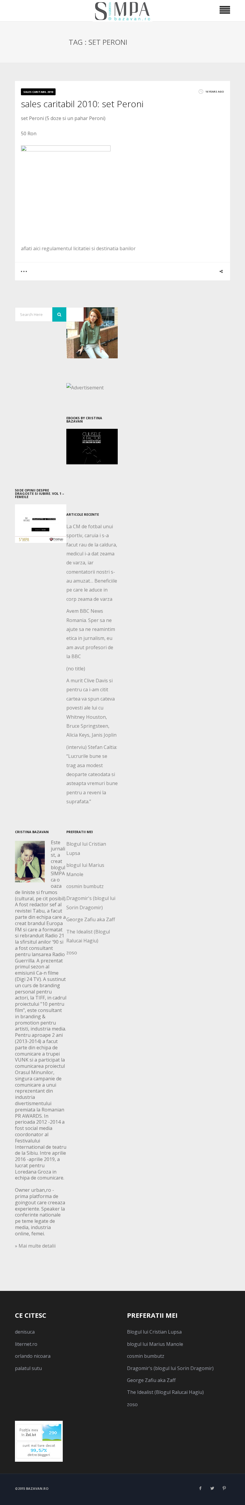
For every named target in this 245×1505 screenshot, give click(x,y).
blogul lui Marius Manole (155, 1344)
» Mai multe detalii (35, 1246)
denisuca (25, 1332)
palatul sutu (28, 1368)
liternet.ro (26, 1344)
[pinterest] (224, 1488)
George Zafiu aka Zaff (90, 919)
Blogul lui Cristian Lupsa (154, 1332)
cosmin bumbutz (85, 886)
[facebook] (200, 1488)
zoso (71, 952)
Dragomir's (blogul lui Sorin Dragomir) (170, 1368)
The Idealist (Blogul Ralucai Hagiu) (165, 1392)
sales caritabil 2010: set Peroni (82, 104)
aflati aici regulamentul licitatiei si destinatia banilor (78, 248)
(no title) (75, 668)
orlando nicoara (32, 1356)
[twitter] (212, 1488)
